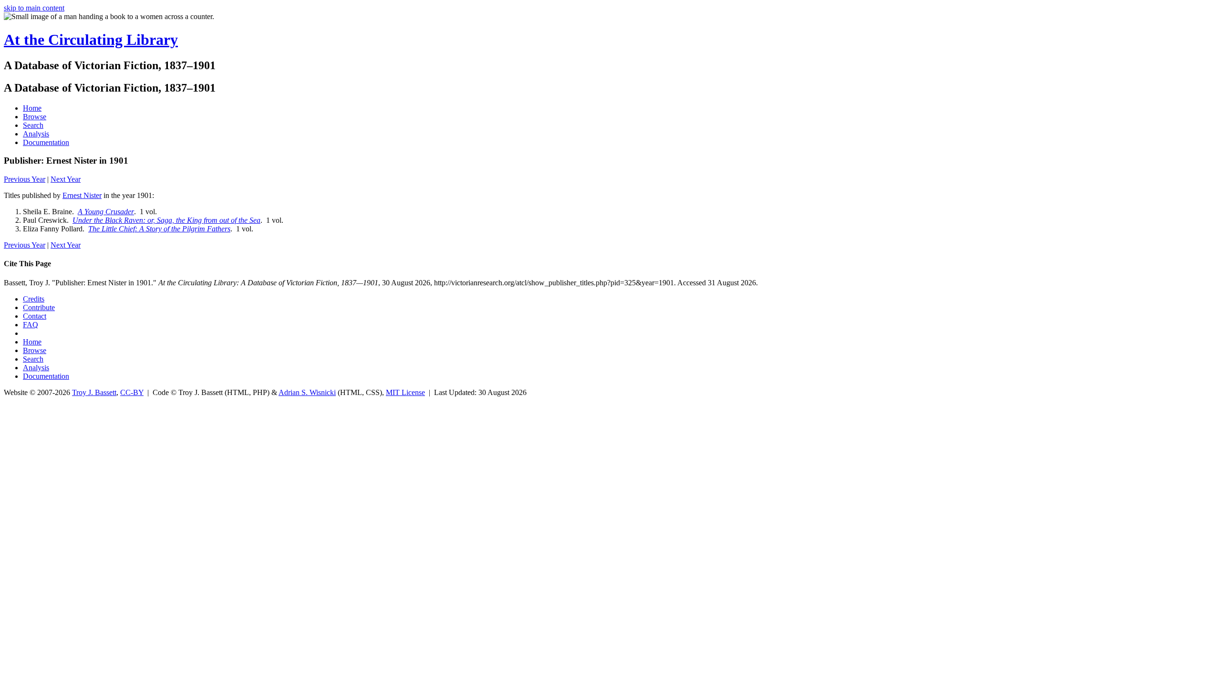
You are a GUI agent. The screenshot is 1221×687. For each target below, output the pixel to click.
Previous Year (24, 179)
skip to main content (34, 8)
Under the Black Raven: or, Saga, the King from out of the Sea (166, 220)
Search (33, 125)
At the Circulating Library (91, 39)
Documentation (46, 142)
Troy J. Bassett (94, 392)
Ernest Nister (82, 195)
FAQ (30, 325)
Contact (34, 316)
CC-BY (132, 392)
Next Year (66, 179)
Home (32, 108)
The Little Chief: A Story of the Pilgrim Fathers (159, 229)
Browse (34, 117)
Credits (33, 299)
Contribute (39, 307)
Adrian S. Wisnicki (307, 392)
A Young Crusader (106, 212)
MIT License (405, 392)
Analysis (36, 134)
